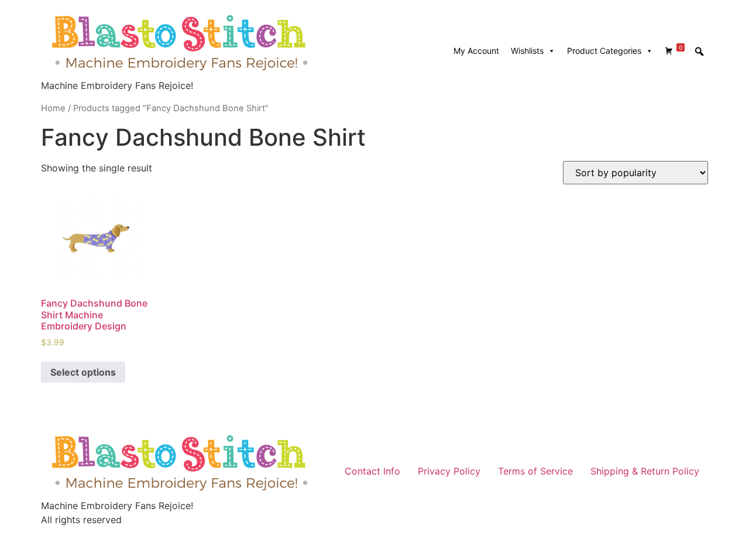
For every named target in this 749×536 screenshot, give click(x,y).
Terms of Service (535, 471)
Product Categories (604, 51)
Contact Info (372, 471)
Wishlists (527, 51)
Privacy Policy (449, 471)
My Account (476, 51)
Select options (83, 372)
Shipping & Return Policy (644, 471)
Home (53, 108)
